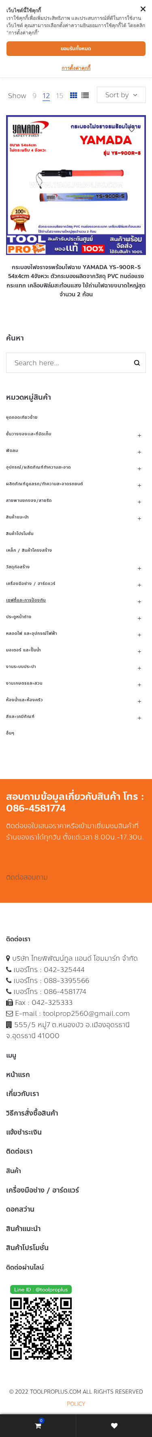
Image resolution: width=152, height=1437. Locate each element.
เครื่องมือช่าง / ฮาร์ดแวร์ (31, 583)
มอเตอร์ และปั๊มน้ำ (23, 650)
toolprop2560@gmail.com (86, 1013)
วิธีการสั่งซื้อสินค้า (32, 1113)
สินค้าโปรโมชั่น (20, 534)
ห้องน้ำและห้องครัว (24, 700)
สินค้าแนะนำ (17, 517)
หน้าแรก (18, 1074)
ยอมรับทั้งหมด (76, 48)
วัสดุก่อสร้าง (18, 567)
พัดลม (12, 451)
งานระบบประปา (21, 667)
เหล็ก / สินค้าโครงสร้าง (29, 550)
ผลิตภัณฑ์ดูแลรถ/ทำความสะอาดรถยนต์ (44, 484)
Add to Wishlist (132, 129)
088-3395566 (66, 980)
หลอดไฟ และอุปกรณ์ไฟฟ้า (31, 633)
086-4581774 (65, 991)
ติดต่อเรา (19, 1151)
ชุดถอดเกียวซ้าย (22, 417)
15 (60, 95)
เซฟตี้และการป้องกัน (26, 600)
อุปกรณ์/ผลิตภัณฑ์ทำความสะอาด (38, 467)
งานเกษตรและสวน (24, 683)
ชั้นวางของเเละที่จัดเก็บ (28, 434)
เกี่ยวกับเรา (22, 1093)
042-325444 (64, 969)
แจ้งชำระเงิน (24, 1132)
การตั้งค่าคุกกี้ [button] (76, 68)
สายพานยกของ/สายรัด (29, 500)
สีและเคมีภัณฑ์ (20, 716)
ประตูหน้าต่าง (19, 617)
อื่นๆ (10, 733)
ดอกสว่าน (20, 1209)
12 (46, 95)
